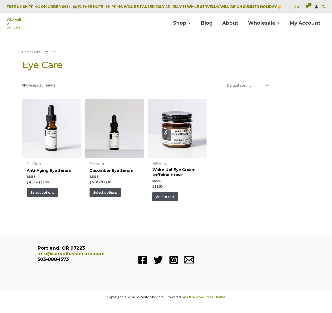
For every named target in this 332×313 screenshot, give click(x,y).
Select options (42, 192)
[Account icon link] (316, 6)
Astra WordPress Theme (205, 297)
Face (37, 52)
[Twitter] (158, 260)
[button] (323, 6)
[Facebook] (142, 260)
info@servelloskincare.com (71, 253)
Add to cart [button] (165, 196)
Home (26, 52)
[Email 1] (189, 260)
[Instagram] (173, 260)
